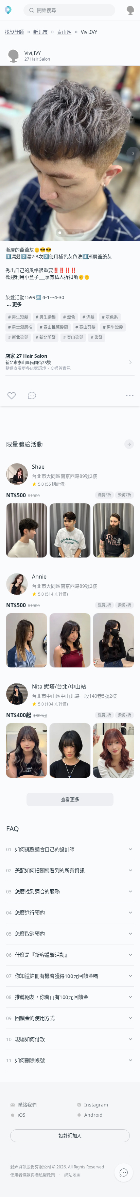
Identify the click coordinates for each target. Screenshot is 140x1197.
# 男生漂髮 (113, 327)
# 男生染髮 (46, 317)
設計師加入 (70, 1135)
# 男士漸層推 (20, 327)
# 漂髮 (88, 317)
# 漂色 (69, 317)
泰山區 (64, 32)
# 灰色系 (110, 317)
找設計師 (14, 32)
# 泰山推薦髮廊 (54, 327)
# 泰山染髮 (73, 337)
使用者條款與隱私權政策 (32, 1175)
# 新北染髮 (18, 337)
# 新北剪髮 (46, 337)
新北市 (40, 32)
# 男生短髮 (18, 317)
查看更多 (70, 799)
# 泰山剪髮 (85, 327)
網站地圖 (72, 1175)
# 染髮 (97, 337)
